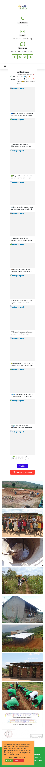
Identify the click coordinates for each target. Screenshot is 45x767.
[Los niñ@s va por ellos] (20, 522)
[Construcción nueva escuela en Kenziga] (20, 493)
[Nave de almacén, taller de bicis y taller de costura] (20, 609)
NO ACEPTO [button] (18, 760)
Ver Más (22, 466)
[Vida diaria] (20, 580)
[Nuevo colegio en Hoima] (20, 724)
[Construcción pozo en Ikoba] (20, 551)
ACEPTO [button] (8, 760)
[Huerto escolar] (20, 695)
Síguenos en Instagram (24, 472)
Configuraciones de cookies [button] (16, 757)
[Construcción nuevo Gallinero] (20, 637)
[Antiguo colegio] (20, 666)
